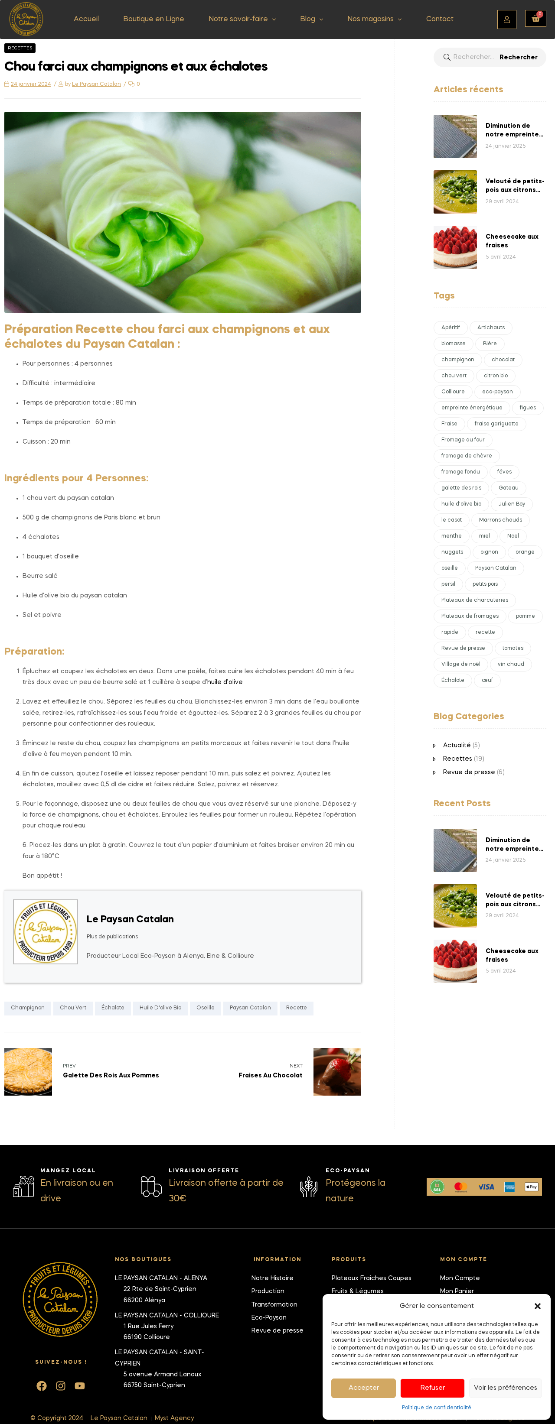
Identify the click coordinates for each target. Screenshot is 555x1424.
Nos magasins (370, 19)
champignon (28, 1008)
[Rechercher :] (490, 57)
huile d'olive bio (160, 1008)
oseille (205, 1008)
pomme (525, 616)
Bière (490, 344)
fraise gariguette (497, 424)
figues (528, 408)
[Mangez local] (23, 1186)
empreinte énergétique (472, 408)
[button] (537, 1306)
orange (525, 552)
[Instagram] (61, 1386)
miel (484, 536)
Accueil (86, 19)
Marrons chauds (500, 520)
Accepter (364, 1388)
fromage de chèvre (466, 456)
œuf (487, 680)
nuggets (452, 552)
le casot (451, 520)
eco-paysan (497, 392)
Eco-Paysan (348, 1171)
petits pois (485, 584)
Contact (440, 19)
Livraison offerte (204, 1171)
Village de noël (460, 664)
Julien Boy (512, 504)
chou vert (73, 1008)
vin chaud (511, 664)
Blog (307, 19)
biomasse (453, 344)
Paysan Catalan (250, 1008)
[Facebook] (41, 1386)
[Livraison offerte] (151, 1186)
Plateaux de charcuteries (474, 600)
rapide (449, 632)
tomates (513, 648)
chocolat (503, 360)
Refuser (433, 1388)
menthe (451, 536)
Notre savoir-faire (238, 19)
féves (504, 472)
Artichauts (491, 328)
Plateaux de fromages (470, 616)
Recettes (20, 48)
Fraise (449, 424)
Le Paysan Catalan (96, 84)
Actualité (457, 746)
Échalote (112, 1008)
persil (448, 584)
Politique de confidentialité (436, 1408)
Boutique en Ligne (153, 19)
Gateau (509, 488)
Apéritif (450, 328)
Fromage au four (463, 440)
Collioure (453, 392)
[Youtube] (80, 1386)
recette (296, 1008)
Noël (513, 536)
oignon (489, 552)
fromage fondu (460, 472)
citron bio (496, 376)
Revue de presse (463, 648)
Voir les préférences (505, 1388)
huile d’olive (225, 682)
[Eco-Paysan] (308, 1186)
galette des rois (461, 488)
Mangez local (68, 1171)
